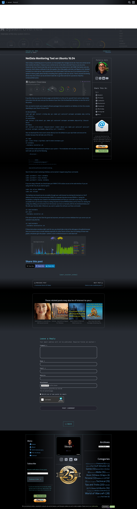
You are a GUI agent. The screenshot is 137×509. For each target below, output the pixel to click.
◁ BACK (68, 424)
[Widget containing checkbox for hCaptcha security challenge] (52, 400)
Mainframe (93, 472)
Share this (41, 266)
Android (91, 463)
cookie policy (94, 506)
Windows (98, 491)
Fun (89, 466)
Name (42, 361)
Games (91, 469)
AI (87, 463)
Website (43, 375)
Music (90, 475)
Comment (43, 345)
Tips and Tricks (94, 484)
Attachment (44, 382)
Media (100, 472)
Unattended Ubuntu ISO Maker (43, 285)
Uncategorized (90, 490)
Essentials (105, 506)
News (98, 475)
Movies (108, 472)
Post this (31, 266)
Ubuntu (104, 488)
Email (43, 368)
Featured (101, 463)
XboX (99, 496)
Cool (94, 463)
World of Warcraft (97, 493)
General (99, 469)
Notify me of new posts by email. (54, 394)
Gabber (105, 466)
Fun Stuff (96, 466)
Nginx (106, 475)
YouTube (105, 497)
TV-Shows (93, 488)
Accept (112, 506)
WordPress (106, 491)
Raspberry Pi (100, 478)
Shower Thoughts (91, 481)
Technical (108, 52)
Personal (90, 478)
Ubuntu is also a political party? (93, 285)
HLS (104, 469)
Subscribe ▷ (35, 479)
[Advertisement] (68, 17)
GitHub (63, 133)
